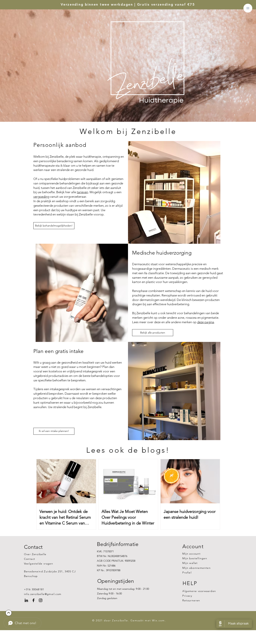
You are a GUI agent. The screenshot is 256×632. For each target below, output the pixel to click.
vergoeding (41, 196)
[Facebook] (33, 600)
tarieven (82, 192)
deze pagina (205, 322)
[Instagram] (40, 600)
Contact (29, 559)
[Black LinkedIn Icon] (26, 600)
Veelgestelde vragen (38, 563)
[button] (247, 8)
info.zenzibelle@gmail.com (42, 594)
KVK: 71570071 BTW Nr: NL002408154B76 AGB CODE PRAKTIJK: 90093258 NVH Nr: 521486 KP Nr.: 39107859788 (116, 561)
